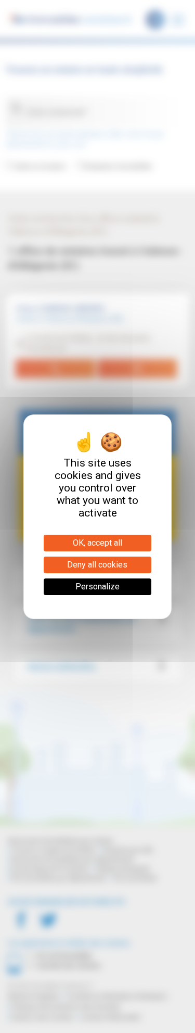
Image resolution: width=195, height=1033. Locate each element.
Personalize (97, 586)
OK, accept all (97, 543)
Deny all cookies (97, 565)
